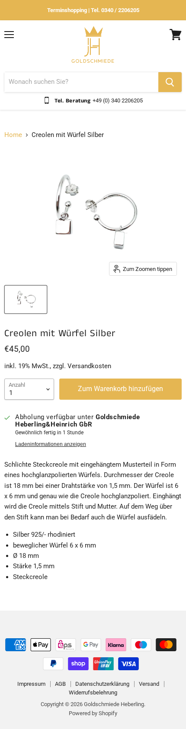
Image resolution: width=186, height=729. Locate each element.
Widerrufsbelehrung (93, 692)
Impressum (31, 684)
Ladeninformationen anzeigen (50, 444)
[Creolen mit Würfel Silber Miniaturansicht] (26, 299)
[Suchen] (170, 82)
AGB (60, 684)
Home (13, 135)
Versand (149, 684)
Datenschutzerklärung (102, 684)
